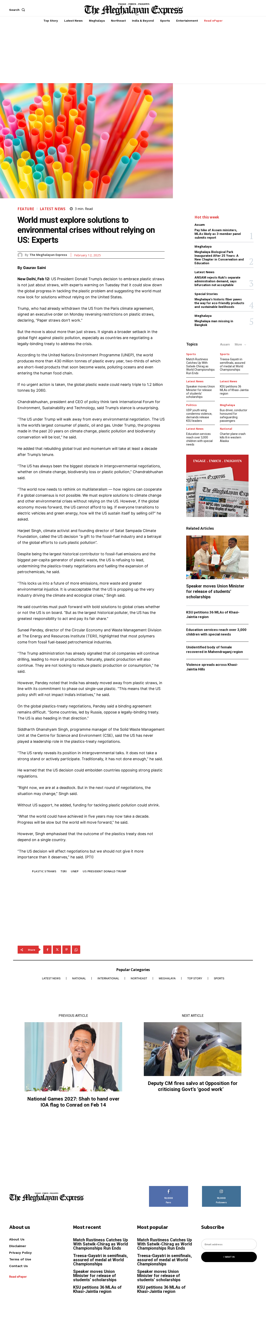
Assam (200, 224)
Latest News (53, 209)
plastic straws (44, 871)
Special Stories (206, 293)
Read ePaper (18, 1276)
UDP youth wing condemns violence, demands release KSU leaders (199, 415)
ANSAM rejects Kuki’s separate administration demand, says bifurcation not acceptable (217, 281)
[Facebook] (47, 949)
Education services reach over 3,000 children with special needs (199, 439)
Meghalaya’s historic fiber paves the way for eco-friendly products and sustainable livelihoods (219, 303)
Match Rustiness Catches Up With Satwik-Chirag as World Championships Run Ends (200, 366)
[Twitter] (57, 949)
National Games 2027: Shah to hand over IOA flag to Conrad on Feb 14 (73, 1102)
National (226, 428)
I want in (229, 1257)
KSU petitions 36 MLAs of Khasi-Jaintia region (234, 390)
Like (168, 1187)
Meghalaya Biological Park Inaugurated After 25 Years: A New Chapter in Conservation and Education (219, 257)
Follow (221, 1187)
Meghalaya (203, 246)
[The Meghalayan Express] (21, 255)
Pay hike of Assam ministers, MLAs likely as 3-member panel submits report (218, 233)
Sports (191, 354)
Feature (25, 209)
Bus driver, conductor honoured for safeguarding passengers (233, 415)
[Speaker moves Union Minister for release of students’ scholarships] (217, 557)
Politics (191, 405)
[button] (18, 9)
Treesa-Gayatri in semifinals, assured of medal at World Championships (232, 364)
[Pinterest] (66, 949)
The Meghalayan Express (48, 255)
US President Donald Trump (105, 871)
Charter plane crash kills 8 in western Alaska (233, 437)
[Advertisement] (133, 54)
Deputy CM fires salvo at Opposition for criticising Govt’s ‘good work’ (193, 1086)
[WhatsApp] (76, 949)
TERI (63, 871)
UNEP (75, 871)
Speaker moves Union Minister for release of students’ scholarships (200, 392)
